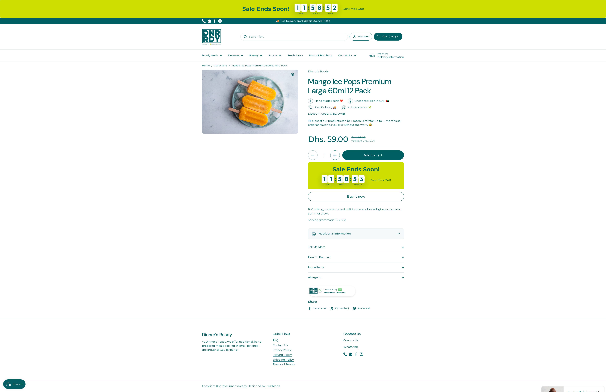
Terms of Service (284, 364)
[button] (388, 37)
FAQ (275, 340)
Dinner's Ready (236, 386)
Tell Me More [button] (316, 247)
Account (363, 36)
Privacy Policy (282, 350)
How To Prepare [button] (319, 257)
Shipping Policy (283, 359)
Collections (220, 65)
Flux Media (273, 386)
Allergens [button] (314, 277)
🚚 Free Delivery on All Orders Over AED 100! (303, 21)
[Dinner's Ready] (211, 37)
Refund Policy (282, 354)
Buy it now (356, 196)
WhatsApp (350, 346)
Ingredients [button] (316, 267)
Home (206, 65)
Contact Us (280, 345)
